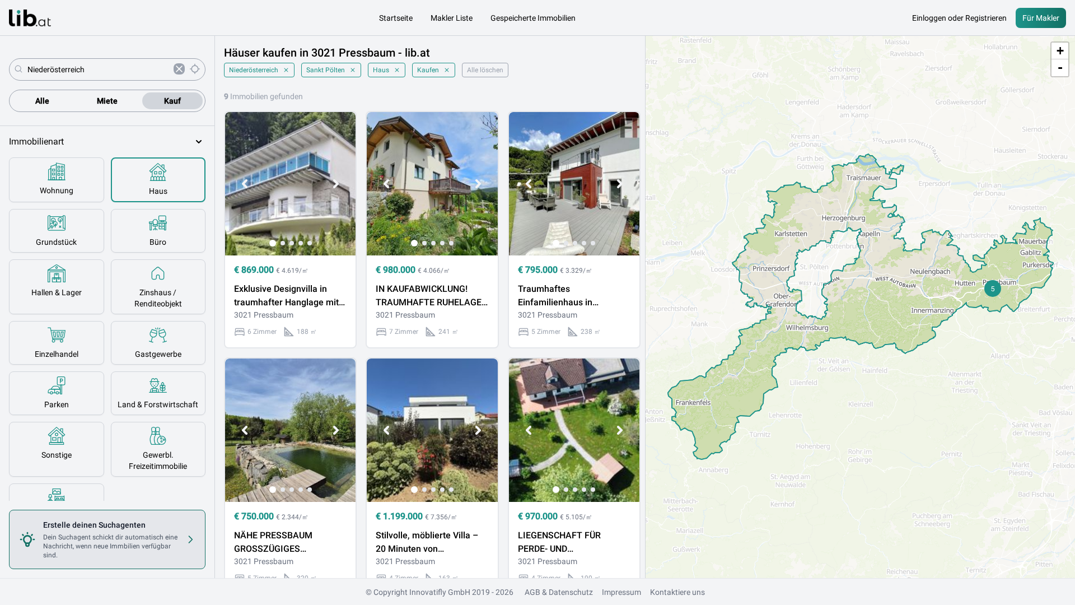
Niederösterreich (253, 70)
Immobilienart (36, 141)
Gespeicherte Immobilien (533, 17)
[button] (992, 288)
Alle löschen (485, 70)
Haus (381, 70)
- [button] (1060, 68)
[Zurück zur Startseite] (30, 18)
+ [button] (1060, 51)
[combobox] (98, 69)
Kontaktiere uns (677, 592)
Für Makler (1040, 17)
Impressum (621, 592)
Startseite (396, 17)
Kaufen (428, 70)
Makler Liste (452, 17)
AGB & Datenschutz (559, 592)
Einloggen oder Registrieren (959, 17)
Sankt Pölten (325, 70)
